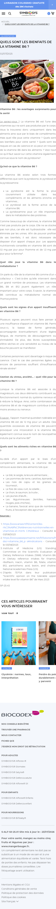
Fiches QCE (7, 741)
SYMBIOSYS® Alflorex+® (13, 761)
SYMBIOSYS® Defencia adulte (16, 778)
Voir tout (8, 613)
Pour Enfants (9, 792)
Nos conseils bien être (15, 724)
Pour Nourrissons (12, 812)
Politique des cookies (13, 897)
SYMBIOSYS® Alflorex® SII (14, 783)
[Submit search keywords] (10, 13)
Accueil (5, 22)
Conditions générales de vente (19, 888)
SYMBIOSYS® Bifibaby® (13, 818)
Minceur (44, 668)
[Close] (52, 5)
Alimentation (8, 36)
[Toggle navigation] (4, 13)
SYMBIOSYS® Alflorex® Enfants (17, 798)
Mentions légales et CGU (15, 884)
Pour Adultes (9, 755)
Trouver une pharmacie (15, 729)
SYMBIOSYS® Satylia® (12, 772)
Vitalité (6, 668)
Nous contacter (11, 735)
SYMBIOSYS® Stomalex (13, 766)
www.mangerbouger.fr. (15, 846)
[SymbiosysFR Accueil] (28, 13)
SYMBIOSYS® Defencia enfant (16, 803)
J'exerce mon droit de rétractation (23, 746)
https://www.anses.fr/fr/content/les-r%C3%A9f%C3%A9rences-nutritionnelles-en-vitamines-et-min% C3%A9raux (28, 527)
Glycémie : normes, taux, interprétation (16, 676)
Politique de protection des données (22, 893)
